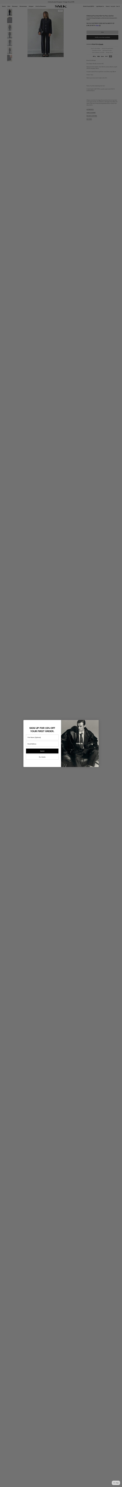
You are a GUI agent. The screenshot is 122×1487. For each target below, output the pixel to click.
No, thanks (42, 757)
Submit (42, 751)
